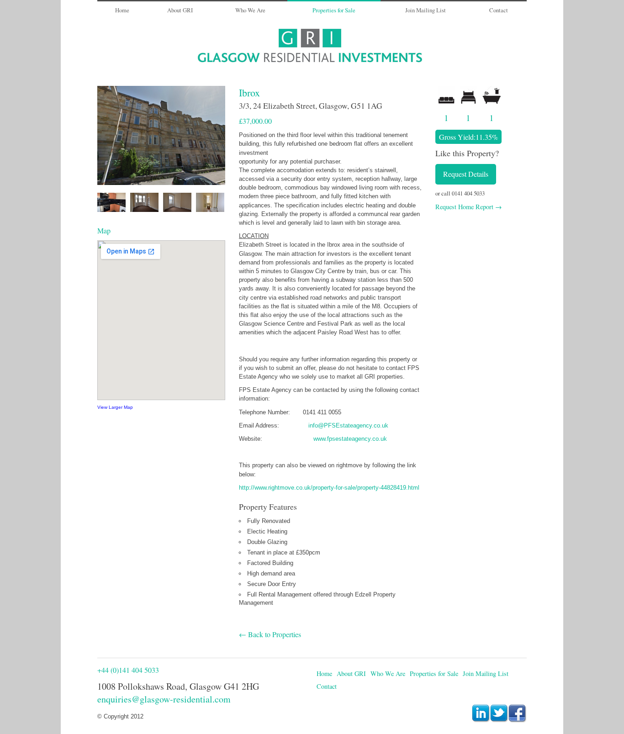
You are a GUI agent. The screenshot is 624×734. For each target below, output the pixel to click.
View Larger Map (115, 407)
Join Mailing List (425, 10)
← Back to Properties (270, 634)
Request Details (465, 174)
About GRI (180, 10)
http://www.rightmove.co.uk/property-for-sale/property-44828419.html (329, 487)
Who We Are (250, 10)
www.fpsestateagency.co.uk (350, 438)
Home (122, 10)
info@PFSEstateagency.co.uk (348, 425)
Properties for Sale (333, 10)
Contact (498, 10)
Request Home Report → (468, 206)
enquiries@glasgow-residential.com (164, 699)
